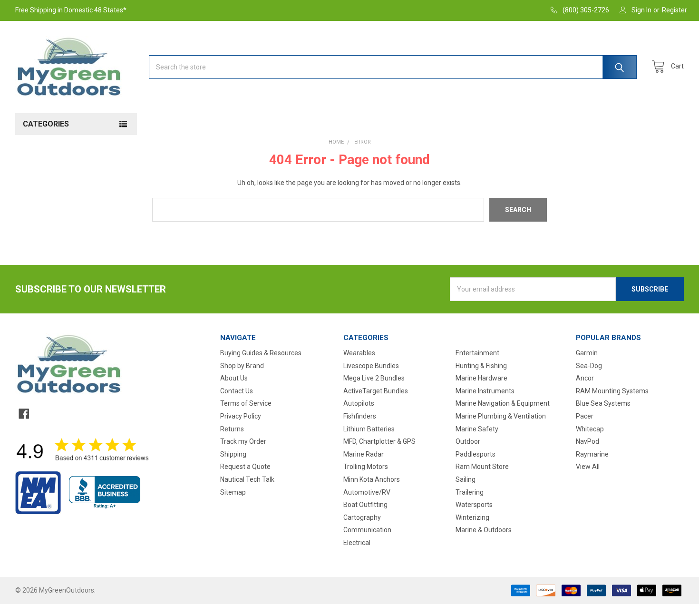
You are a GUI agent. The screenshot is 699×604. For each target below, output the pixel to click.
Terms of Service (246, 403)
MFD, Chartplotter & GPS (379, 441)
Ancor (585, 378)
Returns (232, 429)
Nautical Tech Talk (247, 479)
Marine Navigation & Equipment (503, 403)
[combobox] (393, 67)
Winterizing (472, 517)
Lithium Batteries (369, 429)
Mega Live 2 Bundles (374, 378)
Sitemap (233, 492)
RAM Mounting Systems (612, 391)
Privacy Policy (240, 416)
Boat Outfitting (365, 504)
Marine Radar (363, 454)
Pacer (584, 416)
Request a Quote (245, 466)
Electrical (356, 542)
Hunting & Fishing (481, 366)
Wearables (359, 353)
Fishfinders (359, 416)
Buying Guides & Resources (260, 353)
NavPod (587, 441)
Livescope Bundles (371, 366)
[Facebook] (23, 413)
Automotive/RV (366, 492)
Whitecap (590, 429)
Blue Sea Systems (603, 403)
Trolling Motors (365, 466)
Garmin (587, 353)
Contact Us (236, 391)
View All (588, 466)
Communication (367, 530)
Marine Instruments (485, 391)
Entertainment (477, 353)
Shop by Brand (242, 366)
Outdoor (468, 441)
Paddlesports (475, 454)
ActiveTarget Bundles (375, 391)
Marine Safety (477, 429)
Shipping (233, 454)
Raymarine (592, 454)
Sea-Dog (589, 366)
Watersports (474, 504)
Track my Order (243, 441)
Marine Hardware (481, 378)
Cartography (362, 517)
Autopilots (358, 403)
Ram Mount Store (482, 466)
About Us (234, 378)
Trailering (470, 492)
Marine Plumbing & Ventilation (501, 416)
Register (674, 10)
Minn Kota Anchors (371, 479)
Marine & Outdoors (484, 530)
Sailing (466, 479)
